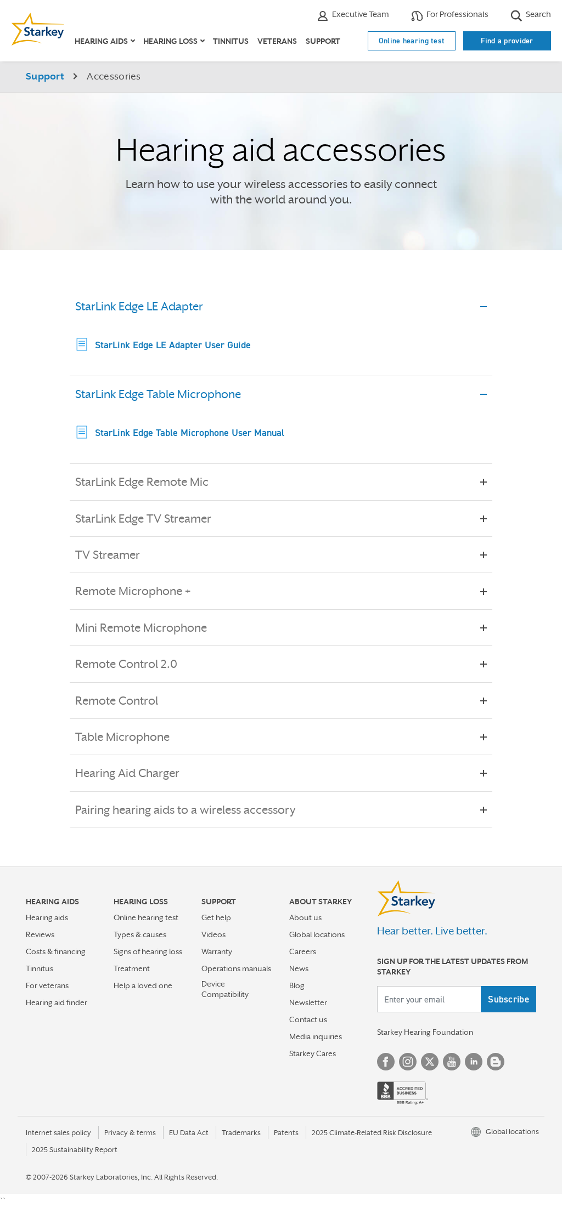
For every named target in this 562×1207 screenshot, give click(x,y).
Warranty (216, 951)
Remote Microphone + (132, 591)
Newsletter (308, 1002)
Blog (297, 985)
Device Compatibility (225, 989)
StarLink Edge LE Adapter (139, 306)
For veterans (47, 985)
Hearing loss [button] (170, 41)
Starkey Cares (312, 1053)
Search (537, 14)
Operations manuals (236, 968)
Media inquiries (315, 1036)
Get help (216, 917)
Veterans (277, 41)
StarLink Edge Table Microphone (158, 394)
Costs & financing (56, 951)
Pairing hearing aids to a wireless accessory (185, 810)
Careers (302, 951)
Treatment (132, 968)
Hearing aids (47, 917)
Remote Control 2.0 (126, 664)
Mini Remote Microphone (141, 627)
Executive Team (359, 14)
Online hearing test (412, 41)
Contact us (308, 1019)
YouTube (451, 1061)
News (298, 968)
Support (323, 41)
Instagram (408, 1061)
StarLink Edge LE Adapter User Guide (173, 344)
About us (305, 917)
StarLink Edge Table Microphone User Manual (189, 432)
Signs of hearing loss (148, 951)
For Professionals (456, 14)
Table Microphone (122, 737)
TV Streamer (107, 555)
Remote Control (116, 700)
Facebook (386, 1061)
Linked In (473, 1061)
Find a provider (507, 41)
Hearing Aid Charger (127, 773)
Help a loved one (143, 985)
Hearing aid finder (56, 1002)
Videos (213, 934)
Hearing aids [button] (101, 41)
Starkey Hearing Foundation (425, 1032)
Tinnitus (231, 41)
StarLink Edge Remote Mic (142, 482)
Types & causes (140, 934)
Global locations (317, 934)
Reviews (40, 934)
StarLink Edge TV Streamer (143, 518)
